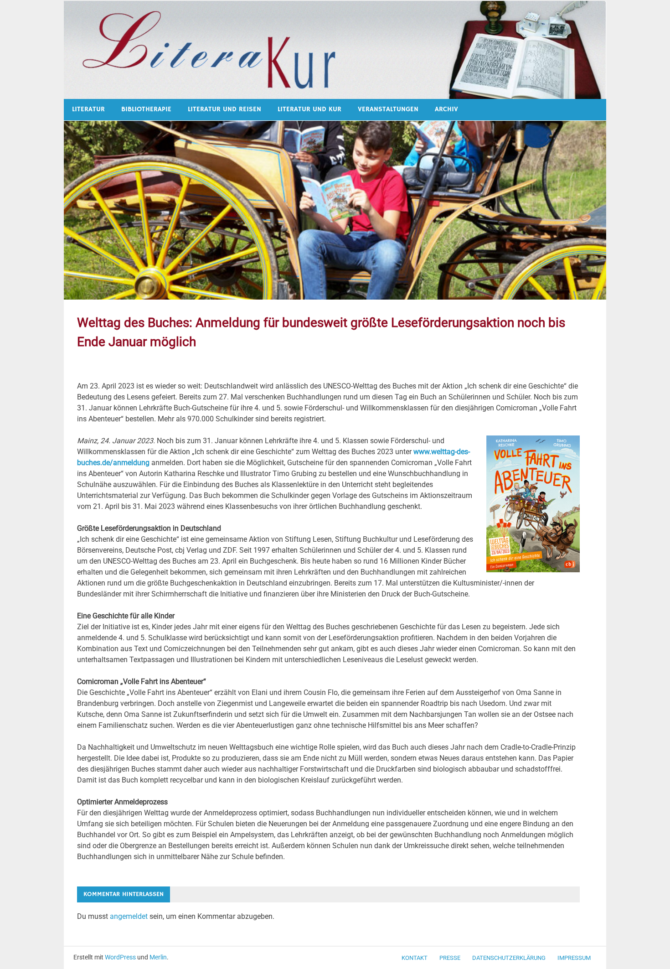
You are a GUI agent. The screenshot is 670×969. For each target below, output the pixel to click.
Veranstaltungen (388, 109)
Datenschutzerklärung (509, 957)
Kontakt (415, 957)
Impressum (574, 957)
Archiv (446, 109)
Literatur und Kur (309, 109)
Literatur (88, 109)
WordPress (120, 957)
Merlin (158, 957)
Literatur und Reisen (224, 109)
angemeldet (129, 916)
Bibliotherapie (146, 109)
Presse (449, 957)
